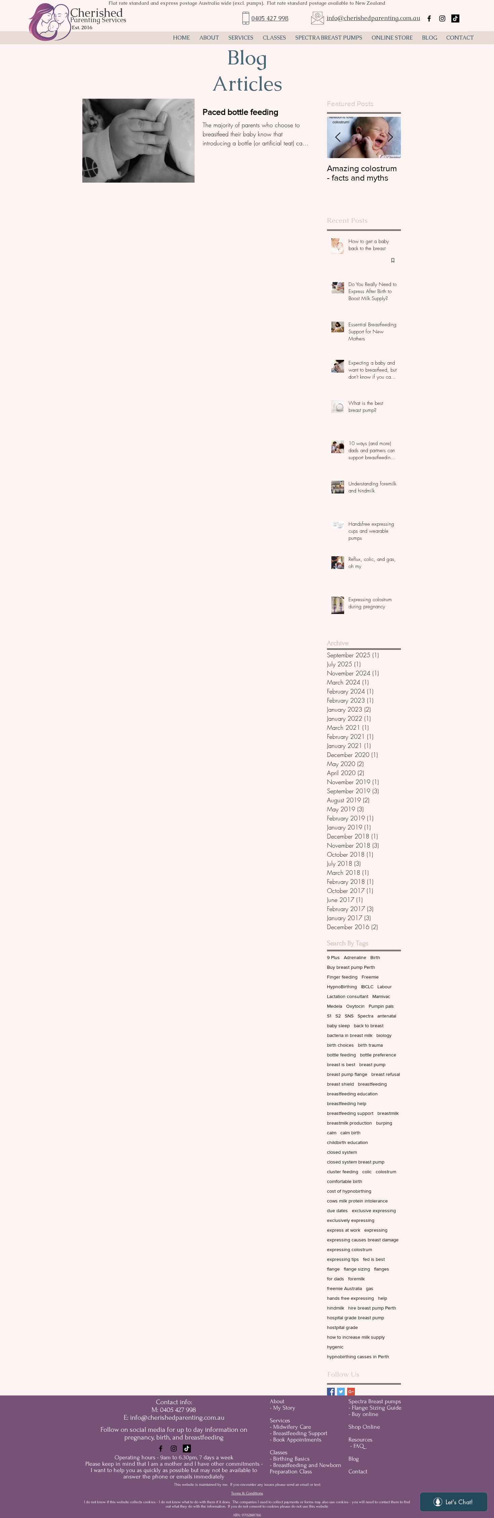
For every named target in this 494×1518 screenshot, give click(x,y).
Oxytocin (355, 1006)
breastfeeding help (346, 1103)
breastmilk (388, 1113)
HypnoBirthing (342, 986)
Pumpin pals (381, 1006)
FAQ (359, 1446)
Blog (353, 1459)
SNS (349, 1015)
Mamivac (381, 996)
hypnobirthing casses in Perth (358, 1356)
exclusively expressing (350, 1220)
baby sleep (338, 1025)
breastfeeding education (352, 1093)
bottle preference (378, 1054)
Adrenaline (355, 957)
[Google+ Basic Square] (351, 1391)
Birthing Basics (291, 1459)
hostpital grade (342, 1327)
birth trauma (370, 1045)
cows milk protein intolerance (357, 1200)
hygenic (335, 1346)
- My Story (282, 1408)
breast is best (341, 1064)
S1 (329, 1015)
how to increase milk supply (356, 1337)
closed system (342, 1152)
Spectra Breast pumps (374, 1401)
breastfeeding (372, 1084)
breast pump (372, 1064)
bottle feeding (341, 1054)
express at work (343, 1230)
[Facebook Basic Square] (331, 1391)
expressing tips (343, 1259)
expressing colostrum (349, 1249)
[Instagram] (174, 1448)
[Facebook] (161, 1448)
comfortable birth (344, 1181)
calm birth (350, 1132)
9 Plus (333, 957)
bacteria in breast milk (349, 1035)
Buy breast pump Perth (351, 967)
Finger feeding (342, 977)
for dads (335, 1278)
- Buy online (363, 1414)
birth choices (340, 1045)
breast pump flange (347, 1074)
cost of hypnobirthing (349, 1191)
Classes (278, 1452)
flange (333, 1269)
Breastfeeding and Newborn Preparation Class (305, 1468)
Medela (334, 1006)
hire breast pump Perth (372, 1308)
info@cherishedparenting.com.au (373, 18)
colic (367, 1171)
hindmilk (335, 1308)
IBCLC (367, 986)
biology (384, 1035)
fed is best (374, 1259)
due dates (337, 1210)
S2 (338, 1015)
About (277, 1401)
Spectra (365, 1015)
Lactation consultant (347, 996)
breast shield (340, 1084)
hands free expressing (350, 1298)
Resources (360, 1439)
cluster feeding (342, 1171)
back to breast (368, 1025)
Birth (375, 957)
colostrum (386, 1171)
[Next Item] (390, 137)
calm (331, 1132)
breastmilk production (349, 1123)
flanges (381, 1269)
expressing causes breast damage (363, 1239)
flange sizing (357, 1269)
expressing (375, 1230)
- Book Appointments (295, 1439)
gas (369, 1288)
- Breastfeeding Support (298, 1433)
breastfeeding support (350, 1113)
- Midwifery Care (290, 1427)
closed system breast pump (355, 1162)
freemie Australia (344, 1288)
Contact (357, 1471)
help (382, 1298)
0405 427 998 (269, 18)
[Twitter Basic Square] (341, 1391)
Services (280, 1420)
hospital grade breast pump (355, 1317)
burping (384, 1123)
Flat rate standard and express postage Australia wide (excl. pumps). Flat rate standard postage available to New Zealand (247, 3)
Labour (384, 986)
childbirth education (347, 1142)
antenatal (386, 1015)
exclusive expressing (374, 1210)
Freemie (370, 977)
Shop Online (364, 1427)
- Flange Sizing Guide (375, 1408)
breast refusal (385, 1074)
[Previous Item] (338, 137)
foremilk (356, 1278)
